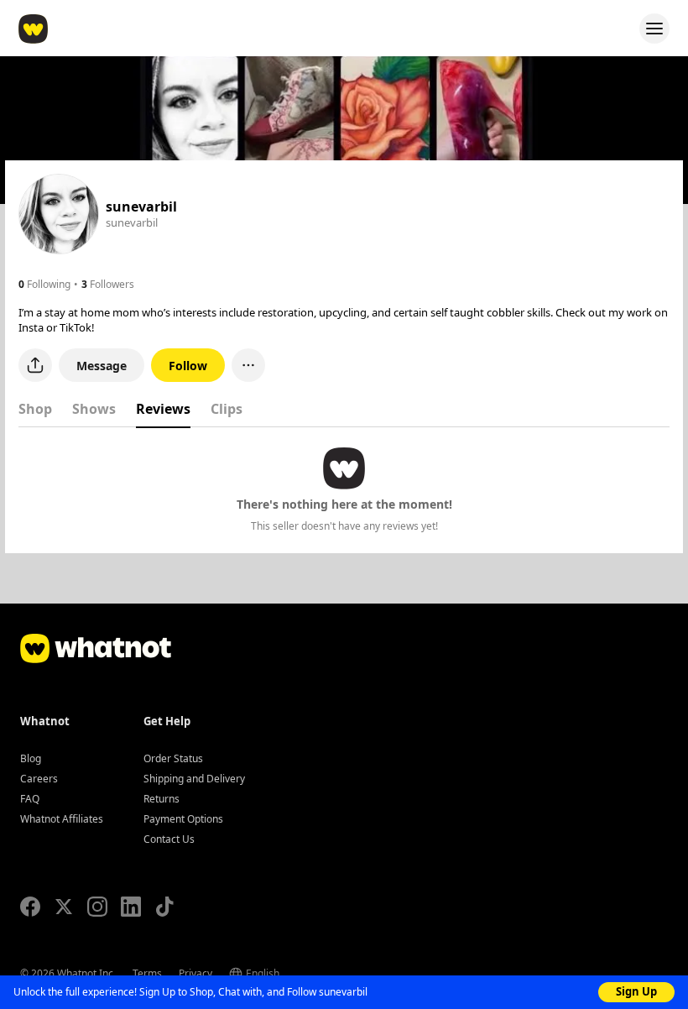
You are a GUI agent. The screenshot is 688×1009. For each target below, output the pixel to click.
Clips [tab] (226, 409)
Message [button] (101, 366)
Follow (188, 366)
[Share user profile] (35, 365)
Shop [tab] (35, 409)
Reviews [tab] (163, 409)
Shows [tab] (94, 409)
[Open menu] (654, 28)
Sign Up (636, 991)
